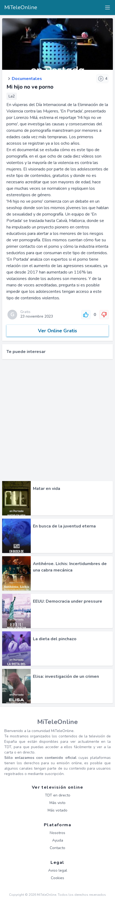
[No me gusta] (104, 314)
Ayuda (57, 840)
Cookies (57, 877)
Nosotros (57, 832)
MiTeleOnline (20, 7)
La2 (12, 96)
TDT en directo (57, 795)
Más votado (57, 810)
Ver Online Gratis (57, 330)
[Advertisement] (57, 420)
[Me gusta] (85, 314)
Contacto (57, 847)
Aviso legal (57, 870)
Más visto (57, 802)
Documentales (27, 79)
